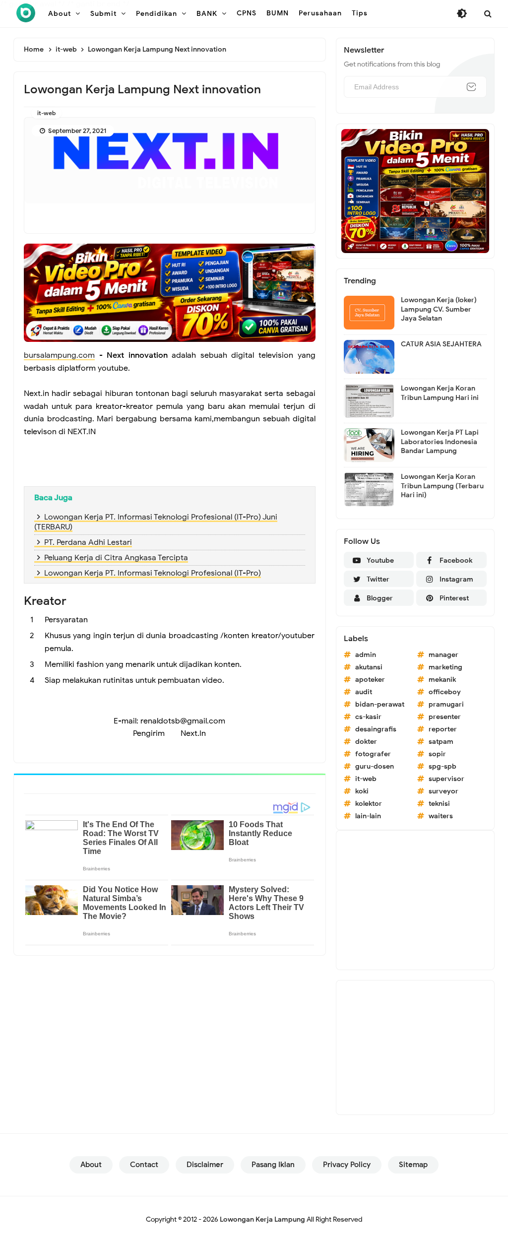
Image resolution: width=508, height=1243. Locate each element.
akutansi (368, 667)
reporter (443, 729)
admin (365, 655)
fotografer (373, 754)
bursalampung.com (59, 355)
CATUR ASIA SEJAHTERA (441, 344)
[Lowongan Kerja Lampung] (25, 12)
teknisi (439, 803)
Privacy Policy (347, 1164)
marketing (445, 667)
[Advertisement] (415, 900)
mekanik (442, 679)
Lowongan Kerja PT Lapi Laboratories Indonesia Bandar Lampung (440, 441)
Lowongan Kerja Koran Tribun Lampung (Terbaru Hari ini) (442, 485)
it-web (46, 113)
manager (443, 655)
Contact (144, 1164)
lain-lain (368, 816)
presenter (445, 717)
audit (363, 692)
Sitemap (413, 1164)
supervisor (446, 779)
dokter (366, 741)
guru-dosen (374, 766)
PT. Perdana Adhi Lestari (88, 542)
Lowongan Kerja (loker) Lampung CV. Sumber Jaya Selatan (439, 309)
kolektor (368, 803)
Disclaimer (205, 1164)
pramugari (446, 704)
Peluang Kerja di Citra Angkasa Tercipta (116, 558)
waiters (441, 816)
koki (362, 791)
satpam (441, 741)
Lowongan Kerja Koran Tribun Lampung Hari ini (440, 392)
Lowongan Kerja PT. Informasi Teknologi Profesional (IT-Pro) (152, 573)
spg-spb (442, 766)
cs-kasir (368, 717)
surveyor (443, 791)
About (91, 1164)
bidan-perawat (379, 704)
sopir (437, 754)
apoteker (370, 679)
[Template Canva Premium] (170, 292)
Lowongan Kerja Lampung (262, 1219)
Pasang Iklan (273, 1164)
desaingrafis (375, 729)
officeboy (445, 692)
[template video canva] (415, 191)
